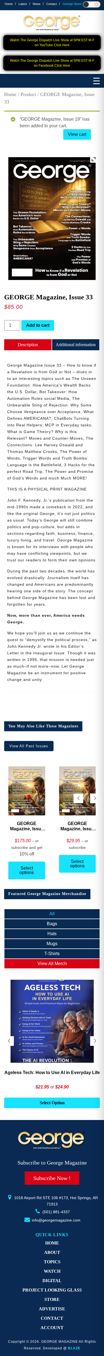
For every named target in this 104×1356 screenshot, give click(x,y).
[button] (95, 798)
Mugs (52, 943)
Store (52, 1299)
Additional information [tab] (76, 344)
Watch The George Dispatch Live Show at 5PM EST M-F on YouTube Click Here (52, 42)
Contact (51, 4)
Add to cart (37, 325)
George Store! (72, 4)
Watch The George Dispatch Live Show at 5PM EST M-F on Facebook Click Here (52, 63)
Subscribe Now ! (52, 1178)
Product (28, 94)
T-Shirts (52, 953)
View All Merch (52, 963)
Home (9, 4)
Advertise (52, 1308)
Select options (26, 870)
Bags (52, 923)
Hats (52, 933)
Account (52, 1327)
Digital (52, 1280)
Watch (52, 1271)
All (52, 913)
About (52, 1252)
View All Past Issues (28, 746)
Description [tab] (28, 344)
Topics (52, 1261)
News (36, 4)
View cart (77, 134)
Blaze (74, 1348)
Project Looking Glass (52, 1290)
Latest (23, 4)
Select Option (52, 1102)
